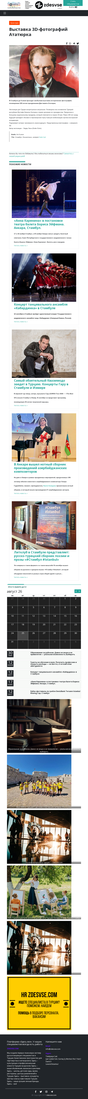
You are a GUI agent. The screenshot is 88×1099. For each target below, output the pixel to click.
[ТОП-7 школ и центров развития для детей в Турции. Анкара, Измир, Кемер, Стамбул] (39, 892)
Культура (14, 23)
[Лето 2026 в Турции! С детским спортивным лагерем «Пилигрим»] (39, 781)
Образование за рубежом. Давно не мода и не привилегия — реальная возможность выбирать (52, 653)
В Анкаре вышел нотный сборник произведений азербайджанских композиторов (40, 468)
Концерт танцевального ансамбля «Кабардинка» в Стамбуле (41, 306)
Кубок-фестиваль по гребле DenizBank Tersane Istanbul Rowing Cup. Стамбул (55, 692)
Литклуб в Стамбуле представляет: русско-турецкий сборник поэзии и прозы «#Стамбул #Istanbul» (41, 555)
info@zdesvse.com (53, 1049)
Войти (72, 7)
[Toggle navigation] (5, 13)
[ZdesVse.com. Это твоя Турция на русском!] (39, 947)
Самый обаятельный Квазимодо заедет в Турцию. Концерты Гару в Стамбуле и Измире (41, 384)
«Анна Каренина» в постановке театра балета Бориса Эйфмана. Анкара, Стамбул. (39, 224)
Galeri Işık (42, 137)
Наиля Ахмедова (49, 486)
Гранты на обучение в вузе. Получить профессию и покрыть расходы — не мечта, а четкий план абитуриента (53, 664)
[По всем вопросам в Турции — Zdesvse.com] (39, 837)
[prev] (76, 591)
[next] (79, 591)
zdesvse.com (51, 1095)
